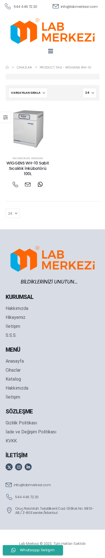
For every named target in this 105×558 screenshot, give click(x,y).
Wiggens (37, 158)
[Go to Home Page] (7, 67)
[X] (9, 466)
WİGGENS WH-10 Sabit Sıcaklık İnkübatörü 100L (27, 168)
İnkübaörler (21, 158)
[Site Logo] (52, 31)
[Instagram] (18, 466)
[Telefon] (15, 184)
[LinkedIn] (28, 466)
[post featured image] (28, 128)
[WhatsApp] (40, 184)
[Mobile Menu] (52, 51)
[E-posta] (27, 184)
